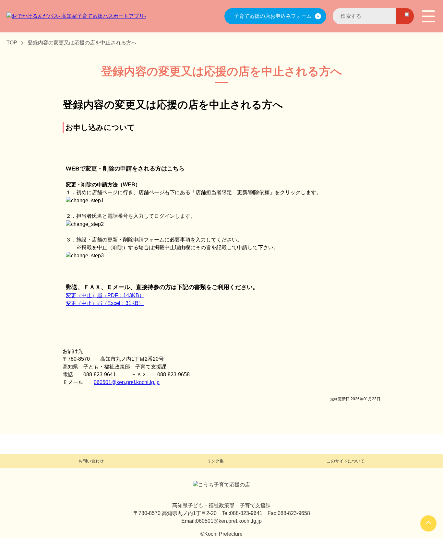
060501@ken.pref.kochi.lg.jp (127, 382)
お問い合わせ (91, 461)
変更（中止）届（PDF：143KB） (105, 295)
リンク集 (215, 461)
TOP (11, 42)
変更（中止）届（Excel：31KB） (105, 303)
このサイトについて (346, 461)
